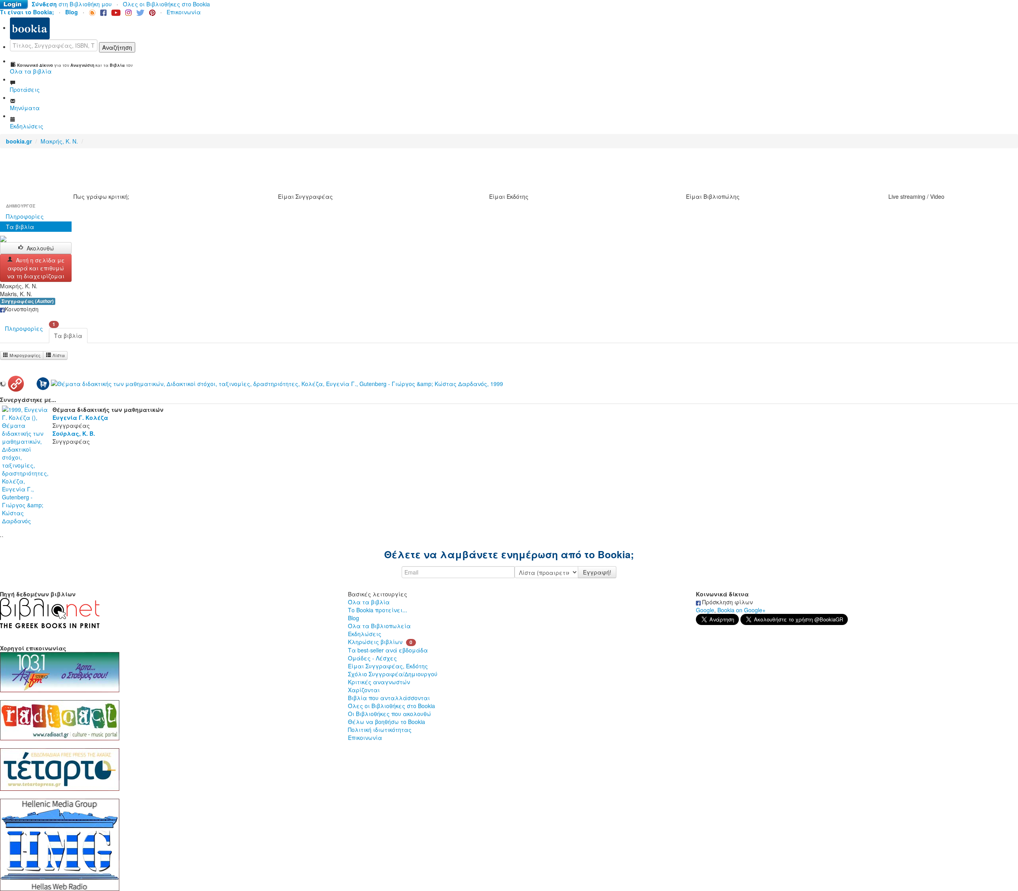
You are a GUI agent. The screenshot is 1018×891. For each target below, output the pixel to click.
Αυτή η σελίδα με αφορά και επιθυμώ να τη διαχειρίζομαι (36, 268)
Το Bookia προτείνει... (377, 610)
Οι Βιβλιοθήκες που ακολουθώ (389, 714)
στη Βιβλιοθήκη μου (72, 4)
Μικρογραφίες (24, 355)
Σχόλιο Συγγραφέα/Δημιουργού (392, 674)
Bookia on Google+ (741, 610)
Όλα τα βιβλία (369, 602)
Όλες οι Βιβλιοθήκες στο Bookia (166, 4)
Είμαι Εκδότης (508, 196)
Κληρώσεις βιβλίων (375, 642)
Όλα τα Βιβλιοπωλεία (379, 626)
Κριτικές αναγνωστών (379, 682)
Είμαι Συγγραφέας (305, 196)
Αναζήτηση (117, 47)
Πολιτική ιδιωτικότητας (380, 730)
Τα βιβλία (20, 227)
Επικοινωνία (184, 12)
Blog (353, 618)
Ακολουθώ (40, 248)
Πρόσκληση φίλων (727, 602)
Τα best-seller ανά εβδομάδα (388, 650)
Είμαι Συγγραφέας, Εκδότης (388, 666)
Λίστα (58, 355)
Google (705, 610)
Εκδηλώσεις (364, 634)
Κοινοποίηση (22, 309)
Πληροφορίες (25, 216)
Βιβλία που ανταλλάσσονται (389, 698)
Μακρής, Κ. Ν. (59, 141)
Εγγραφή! (597, 572)
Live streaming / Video (916, 196)
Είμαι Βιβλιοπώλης (713, 196)
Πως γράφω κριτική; (101, 196)
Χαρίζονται (364, 690)
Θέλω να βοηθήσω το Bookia (386, 722)
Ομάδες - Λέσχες (372, 658)
